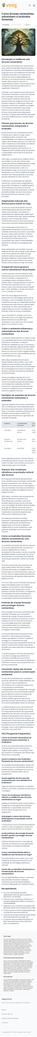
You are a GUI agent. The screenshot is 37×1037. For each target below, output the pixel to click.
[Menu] (34, 5)
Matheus (28, 25)
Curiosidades (5, 25)
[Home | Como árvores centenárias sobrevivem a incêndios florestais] (9, 5)
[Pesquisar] (30, 5)
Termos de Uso (7, 1014)
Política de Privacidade (10, 1018)
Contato (5, 1023)
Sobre (4, 1010)
